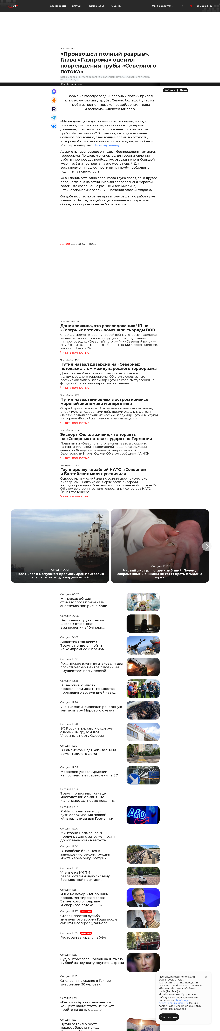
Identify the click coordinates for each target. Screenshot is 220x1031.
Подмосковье (95, 6)
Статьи (76, 6)
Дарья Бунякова (83, 244)
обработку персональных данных (173, 1002)
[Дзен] (175, 90)
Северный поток (74, 84)
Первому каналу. (106, 145)
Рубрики (115, 6)
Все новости (58, 6)
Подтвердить (169, 1017)
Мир (63, 84)
